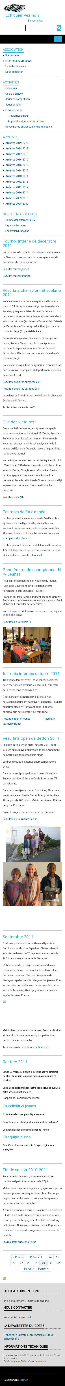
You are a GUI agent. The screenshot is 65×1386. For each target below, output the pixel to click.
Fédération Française (17, 230)
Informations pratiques (18, 60)
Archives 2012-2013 (16, 181)
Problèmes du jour (18, 115)
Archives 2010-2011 (16, 192)
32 (59, 1262)
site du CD (30, 407)
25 (58, 1257)
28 (29, 1262)
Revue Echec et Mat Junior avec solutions (29, 126)
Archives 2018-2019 (16, 148)
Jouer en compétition (17, 99)
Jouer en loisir (13, 104)
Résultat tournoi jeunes (16, 269)
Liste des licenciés (15, 66)
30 (44, 1262)
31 (51, 1262)
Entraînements (13, 110)
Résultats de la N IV (13, 497)
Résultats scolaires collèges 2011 (21, 388)
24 (51, 1257)
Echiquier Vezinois (22, 15)
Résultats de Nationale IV (17, 622)
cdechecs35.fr (21, 1355)
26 (14, 1262)
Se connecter (35, 20)
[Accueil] (15, 7)
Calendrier (11, 88)
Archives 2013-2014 (16, 176)
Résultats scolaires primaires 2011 (22, 381)
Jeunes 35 (37, 555)
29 (37, 1262)
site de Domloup (39, 1047)
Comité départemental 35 (20, 220)
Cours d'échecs (14, 93)
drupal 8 (18, 1361)
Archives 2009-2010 (16, 198)
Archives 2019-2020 (16, 143)
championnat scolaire (15, 538)
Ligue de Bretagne (15, 225)
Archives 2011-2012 (16, 187)
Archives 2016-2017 (16, 159)
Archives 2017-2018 (16, 154)
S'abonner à (4, 1278)
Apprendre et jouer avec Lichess (26, 121)
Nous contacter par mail (17, 1317)
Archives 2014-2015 (16, 170)
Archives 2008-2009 (16, 203)
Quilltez (24, 1379)
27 (22, 1262)
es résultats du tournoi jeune (20, 1242)
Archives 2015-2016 (16, 165)
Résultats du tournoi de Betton (20, 819)
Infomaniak (40, 1361)
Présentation (12, 55)
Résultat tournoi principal (17, 275)
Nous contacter (14, 71)
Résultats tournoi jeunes (16, 718)
